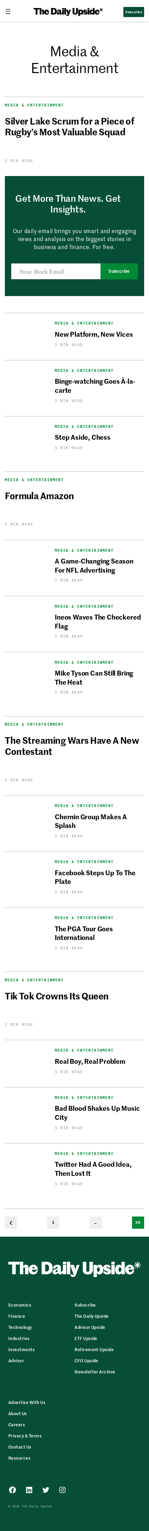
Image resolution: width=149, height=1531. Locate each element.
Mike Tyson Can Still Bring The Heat (94, 677)
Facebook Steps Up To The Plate (95, 877)
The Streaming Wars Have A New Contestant (72, 745)
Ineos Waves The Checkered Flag (98, 621)
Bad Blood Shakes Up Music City (97, 1112)
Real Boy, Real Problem (90, 1061)
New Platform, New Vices (94, 333)
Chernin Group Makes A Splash (91, 821)
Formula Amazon (39, 495)
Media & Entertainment (34, 105)
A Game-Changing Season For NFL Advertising (94, 565)
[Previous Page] (11, 1223)
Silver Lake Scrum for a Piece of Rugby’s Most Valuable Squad (69, 126)
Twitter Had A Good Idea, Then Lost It (93, 1168)
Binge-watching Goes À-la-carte (95, 385)
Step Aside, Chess (83, 436)
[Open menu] (11, 11)
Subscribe (119, 271)
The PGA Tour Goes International (84, 933)
